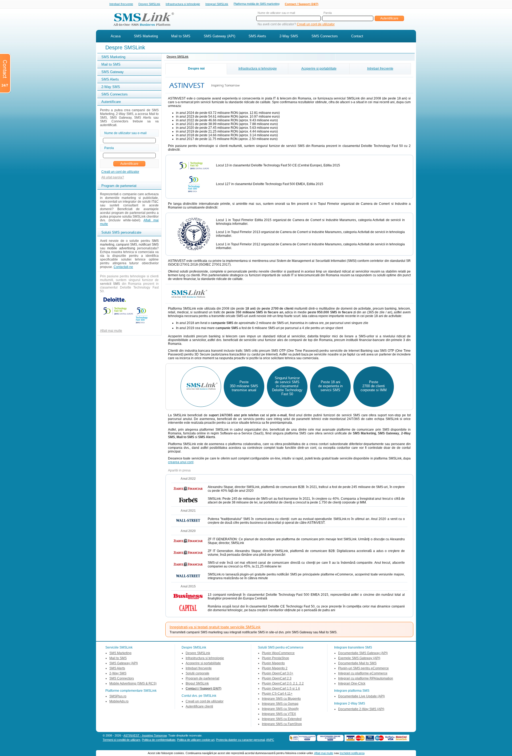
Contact (357, 36)
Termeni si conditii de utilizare (121, 739)
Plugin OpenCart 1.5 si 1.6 (281, 688)
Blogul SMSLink (197, 683)
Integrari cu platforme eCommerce (362, 673)
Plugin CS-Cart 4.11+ (277, 693)
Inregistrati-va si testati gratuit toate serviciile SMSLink (215, 627)
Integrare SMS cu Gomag (280, 703)
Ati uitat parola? (112, 177)
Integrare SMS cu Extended (282, 719)
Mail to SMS (180, 36)
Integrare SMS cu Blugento (281, 698)
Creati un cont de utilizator (316, 24)
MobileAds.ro (119, 701)
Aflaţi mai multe (323, 753)
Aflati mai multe (111, 331)
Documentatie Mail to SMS (357, 663)
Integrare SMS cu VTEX (279, 713)
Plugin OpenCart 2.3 (276, 678)
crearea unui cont (180, 462)
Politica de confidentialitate (158, 739)
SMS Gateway (112, 72)
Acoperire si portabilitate (319, 68)
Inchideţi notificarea (352, 753)
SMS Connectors (324, 36)
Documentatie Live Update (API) (361, 696)
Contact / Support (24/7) (301, 4)
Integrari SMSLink (216, 4)
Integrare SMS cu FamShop (282, 724)
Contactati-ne (123, 267)
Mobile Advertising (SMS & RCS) (133, 683)
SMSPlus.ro (117, 696)
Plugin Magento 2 (274, 668)
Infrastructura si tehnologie (183, 4)
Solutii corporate (197, 673)
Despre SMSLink (149, 4)
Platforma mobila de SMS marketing (256, 3)
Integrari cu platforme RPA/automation (365, 678)
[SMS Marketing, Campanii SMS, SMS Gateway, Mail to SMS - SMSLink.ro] (141, 27)
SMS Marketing (146, 36)
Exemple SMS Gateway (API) (359, 658)
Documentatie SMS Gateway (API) (363, 653)
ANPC (270, 739)
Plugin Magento (273, 663)
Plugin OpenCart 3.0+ (277, 673)
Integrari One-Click (351, 683)
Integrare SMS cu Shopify (280, 708)
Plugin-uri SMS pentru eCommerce (363, 668)
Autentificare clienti (199, 706)
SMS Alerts (257, 36)
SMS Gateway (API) (219, 36)
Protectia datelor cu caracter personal (240, 739)
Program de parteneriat (202, 678)
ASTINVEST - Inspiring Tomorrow (145, 735)
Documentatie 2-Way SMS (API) (361, 709)
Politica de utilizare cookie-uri (195, 739)
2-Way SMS (288, 36)
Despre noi (196, 68)
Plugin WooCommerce (278, 653)
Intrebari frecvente (121, 4)
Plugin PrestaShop (275, 658)
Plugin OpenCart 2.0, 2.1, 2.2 (283, 683)
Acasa (116, 36)
